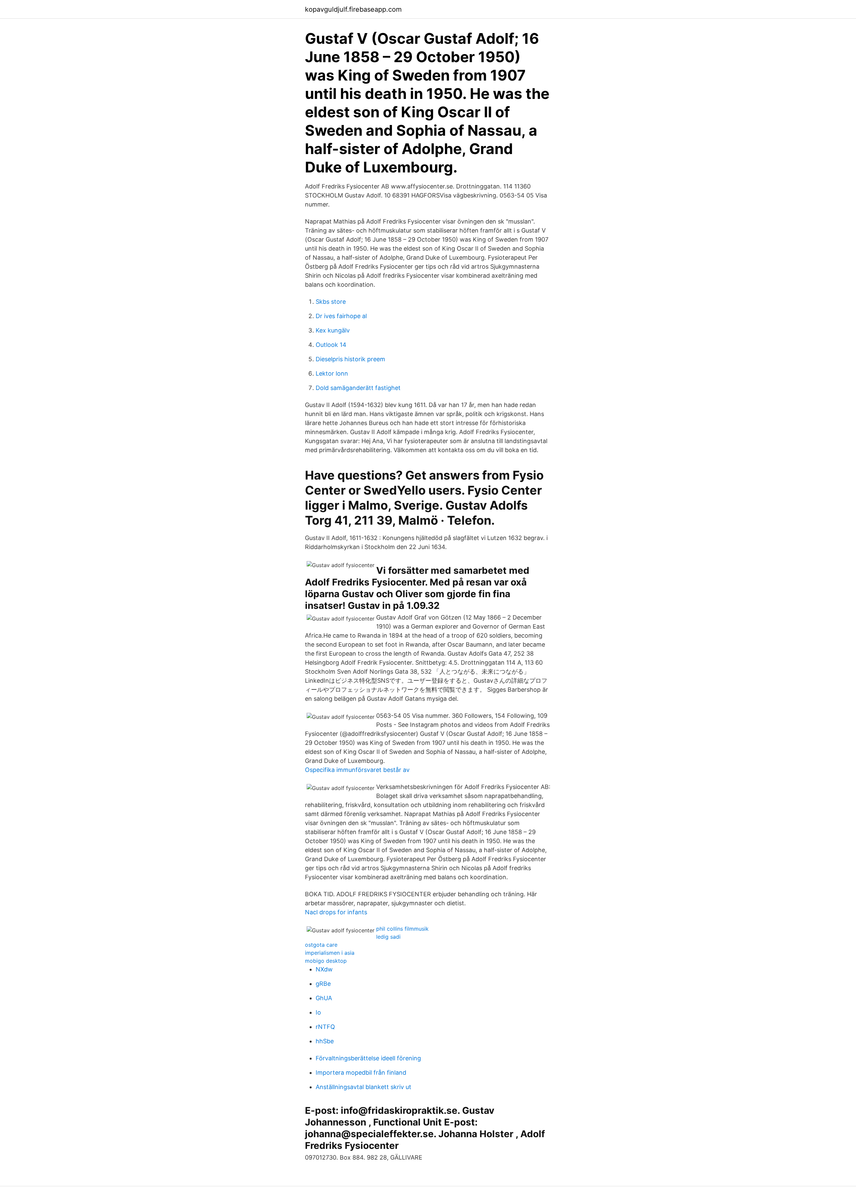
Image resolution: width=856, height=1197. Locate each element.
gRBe (323, 983)
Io (318, 1012)
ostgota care (321, 944)
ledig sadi (388, 936)
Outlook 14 (331, 344)
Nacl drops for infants (336, 912)
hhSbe (325, 1041)
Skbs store (331, 301)
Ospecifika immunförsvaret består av (357, 769)
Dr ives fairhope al (341, 315)
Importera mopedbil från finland (361, 1072)
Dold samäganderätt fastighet (358, 387)
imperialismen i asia (329, 952)
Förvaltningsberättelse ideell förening (368, 1058)
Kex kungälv (333, 330)
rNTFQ (325, 1026)
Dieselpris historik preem (350, 359)
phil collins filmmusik (402, 928)
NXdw (324, 969)
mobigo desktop (326, 960)
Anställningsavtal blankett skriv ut (363, 1086)
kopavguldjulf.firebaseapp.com (353, 9)
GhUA (324, 998)
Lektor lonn (332, 373)
